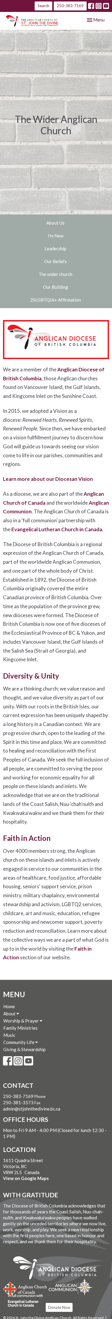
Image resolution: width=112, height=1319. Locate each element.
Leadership (55, 248)
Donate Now (59, 1307)
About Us (55, 223)
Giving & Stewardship (24, 1049)
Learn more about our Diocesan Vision (48, 479)
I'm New (55, 235)
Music (9, 1035)
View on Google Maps (26, 1178)
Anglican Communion (70, 1286)
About (9, 1013)
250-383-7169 (70, 5)
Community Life (19, 1042)
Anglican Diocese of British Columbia (58, 1268)
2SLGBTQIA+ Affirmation (55, 299)
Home (9, 1006)
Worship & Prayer (21, 1020)
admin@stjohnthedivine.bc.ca (31, 1108)
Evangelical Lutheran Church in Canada (56, 529)
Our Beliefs (55, 261)
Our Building (55, 287)
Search (43, 5)
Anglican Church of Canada (25, 1288)
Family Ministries (20, 1028)
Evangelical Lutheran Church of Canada (23, 1300)
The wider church (55, 274)
